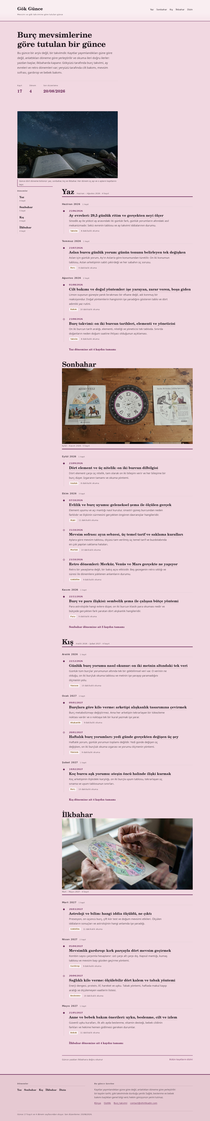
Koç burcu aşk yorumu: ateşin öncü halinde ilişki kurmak (120, 773)
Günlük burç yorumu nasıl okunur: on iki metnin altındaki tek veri (128, 665)
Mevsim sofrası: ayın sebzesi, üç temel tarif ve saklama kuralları (126, 534)
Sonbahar (161, 9)
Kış (171, 9)
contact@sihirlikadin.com (143, 1103)
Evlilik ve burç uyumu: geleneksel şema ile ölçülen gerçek (120, 504)
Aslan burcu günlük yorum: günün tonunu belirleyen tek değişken (127, 252)
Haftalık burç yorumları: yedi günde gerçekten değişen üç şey (124, 736)
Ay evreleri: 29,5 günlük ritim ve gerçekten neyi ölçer (116, 215)
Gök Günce (30, 8)
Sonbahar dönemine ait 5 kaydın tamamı (97, 627)
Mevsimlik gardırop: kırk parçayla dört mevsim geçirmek (120, 950)
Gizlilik (107, 1103)
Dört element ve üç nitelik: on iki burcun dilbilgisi (113, 467)
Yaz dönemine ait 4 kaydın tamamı (92, 349)
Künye (97, 1103)
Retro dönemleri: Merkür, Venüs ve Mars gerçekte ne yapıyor (123, 564)
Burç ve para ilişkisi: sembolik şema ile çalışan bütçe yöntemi (124, 601)
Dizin (190, 9)
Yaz (152, 9)
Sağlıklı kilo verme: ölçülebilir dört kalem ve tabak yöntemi (122, 980)
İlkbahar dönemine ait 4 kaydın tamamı (96, 1043)
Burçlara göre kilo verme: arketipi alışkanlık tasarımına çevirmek (128, 707)
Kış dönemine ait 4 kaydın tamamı (92, 799)
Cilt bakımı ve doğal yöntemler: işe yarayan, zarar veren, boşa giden (130, 289)
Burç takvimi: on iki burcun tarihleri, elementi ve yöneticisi (122, 323)
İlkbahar (180, 9)
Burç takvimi (120, 1103)
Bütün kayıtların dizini (181, 1059)
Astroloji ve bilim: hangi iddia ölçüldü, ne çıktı (110, 913)
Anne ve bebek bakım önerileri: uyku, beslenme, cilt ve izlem (123, 1017)
